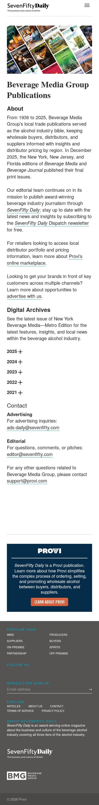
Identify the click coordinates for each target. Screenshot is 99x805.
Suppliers (15, 641)
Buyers (55, 641)
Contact (56, 706)
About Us (35, 706)
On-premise (15, 647)
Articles (13, 706)
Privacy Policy (53, 711)
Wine (10, 634)
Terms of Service (20, 711)
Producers (58, 634)
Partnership (16, 653)
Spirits (55, 647)
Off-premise (59, 653)
